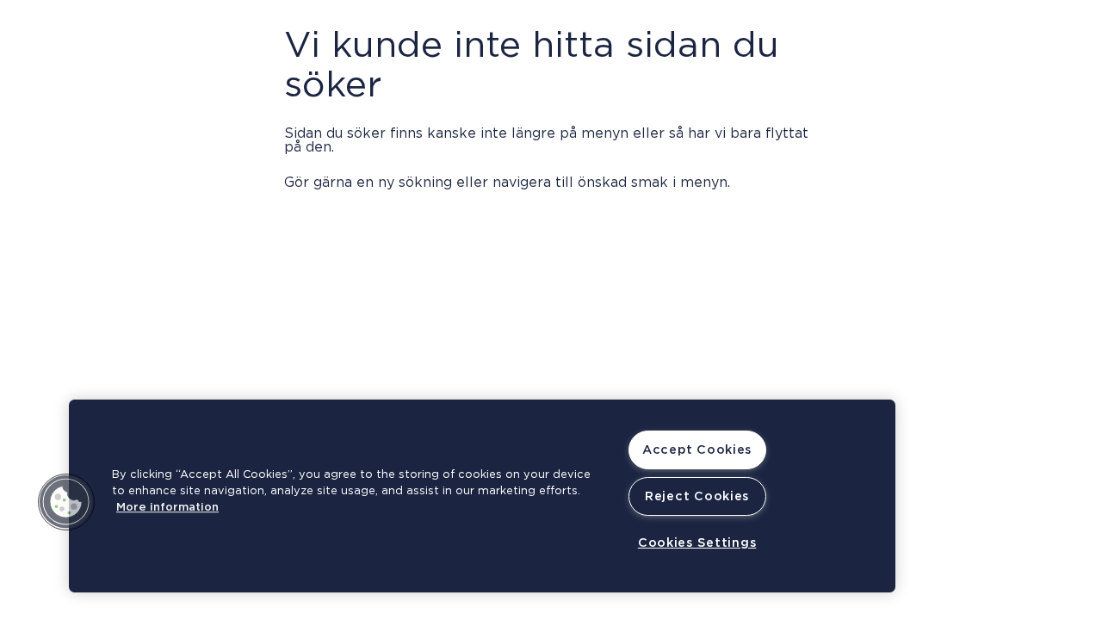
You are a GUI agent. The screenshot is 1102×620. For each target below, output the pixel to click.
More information (167, 507)
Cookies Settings (697, 542)
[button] (66, 502)
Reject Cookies (697, 496)
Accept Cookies (697, 449)
